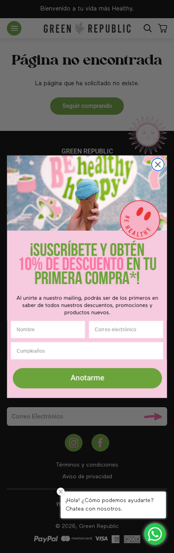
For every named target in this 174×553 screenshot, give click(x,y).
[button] (87, 378)
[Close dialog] (158, 164)
